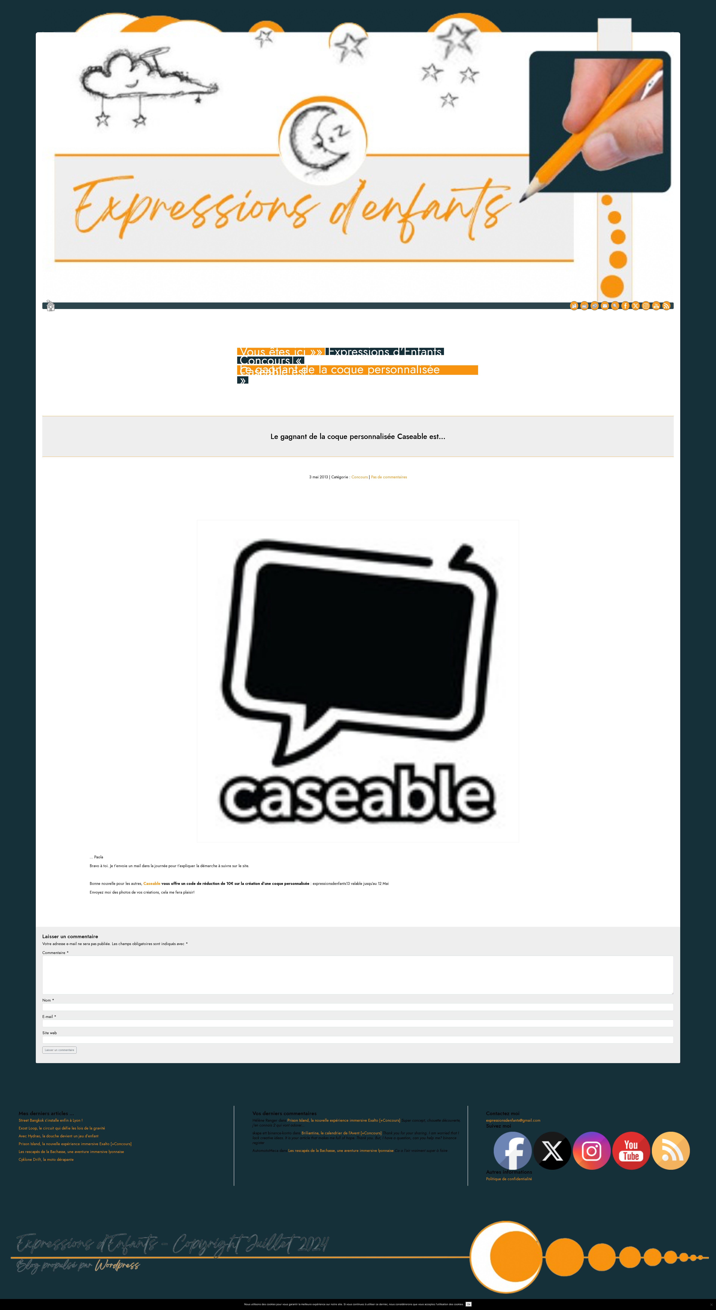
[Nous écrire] (605, 305)
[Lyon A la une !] (574, 305)
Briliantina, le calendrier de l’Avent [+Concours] (342, 1133)
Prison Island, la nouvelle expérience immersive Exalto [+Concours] (75, 1144)
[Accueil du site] (51, 306)
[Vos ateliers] (584, 305)
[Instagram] (646, 305)
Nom (48, 1000)
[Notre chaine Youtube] (656, 305)
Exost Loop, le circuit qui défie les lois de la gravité (62, 1128)
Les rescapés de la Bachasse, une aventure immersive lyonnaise (71, 1151)
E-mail (49, 1016)
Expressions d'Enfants (385, 351)
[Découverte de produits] (595, 305)
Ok (468, 1304)
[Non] (711, 1304)
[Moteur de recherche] (615, 305)
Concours (265, 360)
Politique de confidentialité (509, 1179)
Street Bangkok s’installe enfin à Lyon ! (51, 1120)
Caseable (151, 883)
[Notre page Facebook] (625, 305)
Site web (49, 1033)
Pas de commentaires (389, 477)
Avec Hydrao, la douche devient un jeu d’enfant (58, 1136)
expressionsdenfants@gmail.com (513, 1120)
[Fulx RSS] (666, 305)
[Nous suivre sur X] (636, 305)
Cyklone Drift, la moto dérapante (46, 1159)
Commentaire (55, 953)
